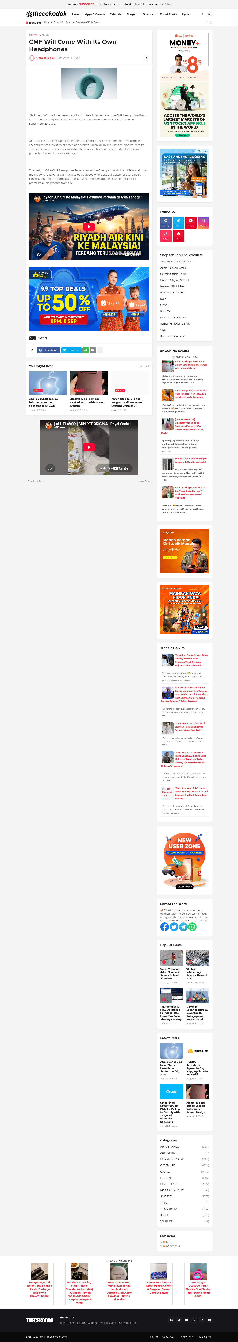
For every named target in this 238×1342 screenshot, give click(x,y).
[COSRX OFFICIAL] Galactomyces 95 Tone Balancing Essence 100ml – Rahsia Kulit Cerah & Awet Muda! (182, 426)
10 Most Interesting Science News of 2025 (196, 973)
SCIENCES (184, 1196)
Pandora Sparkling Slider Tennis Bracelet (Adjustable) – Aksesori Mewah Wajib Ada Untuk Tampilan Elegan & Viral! (79, 1293)
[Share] (146, 58)
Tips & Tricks (168, 14)
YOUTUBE (184, 1221)
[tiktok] (202, 1320)
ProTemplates (76, 1336)
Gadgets (132, 14)
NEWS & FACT (184, 1184)
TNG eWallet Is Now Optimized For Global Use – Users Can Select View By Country (171, 1013)
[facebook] (171, 1320)
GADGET (44, 34)
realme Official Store (173, 317)
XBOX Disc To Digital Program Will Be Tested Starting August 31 (127, 402)
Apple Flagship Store (173, 267)
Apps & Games (95, 14)
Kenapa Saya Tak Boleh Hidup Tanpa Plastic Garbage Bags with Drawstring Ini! (39, 1289)
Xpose (186, 14)
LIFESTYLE (184, 1177)
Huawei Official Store (173, 286)
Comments (172, 1246)
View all (144, 366)
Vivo (163, 329)
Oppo (163, 305)
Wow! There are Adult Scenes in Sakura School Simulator (170, 973)
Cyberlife (116, 14)
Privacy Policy (186, 1336)
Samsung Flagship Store (175, 323)
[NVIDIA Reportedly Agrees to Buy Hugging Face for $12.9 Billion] (197, 1051)
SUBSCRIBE (86, 4)
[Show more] (100, 350)
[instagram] (194, 1320)
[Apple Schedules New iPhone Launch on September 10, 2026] (171, 1051)
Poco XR (165, 311)
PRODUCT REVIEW (184, 1190)
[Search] (210, 14)
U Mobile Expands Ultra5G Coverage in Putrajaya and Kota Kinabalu (197, 1013)
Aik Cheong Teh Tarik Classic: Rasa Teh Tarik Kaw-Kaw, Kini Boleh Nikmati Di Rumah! (190, 394)
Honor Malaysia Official (174, 280)
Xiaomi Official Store (173, 336)
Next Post (144, 481)
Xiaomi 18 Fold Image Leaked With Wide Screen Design (87, 402)
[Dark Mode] (203, 14)
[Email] (93, 350)
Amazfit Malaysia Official (175, 261)
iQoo (163, 298)
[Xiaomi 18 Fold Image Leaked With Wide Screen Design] (197, 1091)
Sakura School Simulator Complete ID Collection (74, 22)
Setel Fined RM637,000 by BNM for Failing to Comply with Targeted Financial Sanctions (170, 1112)
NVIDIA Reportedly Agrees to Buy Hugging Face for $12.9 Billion (197, 1068)
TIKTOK (184, 1202)
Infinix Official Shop (172, 292)
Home (76, 14)
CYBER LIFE (184, 1165)
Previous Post (36, 481)
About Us (167, 1336)
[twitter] (179, 1320)
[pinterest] (210, 1320)
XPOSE (184, 1215)
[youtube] (187, 1320)
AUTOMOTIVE (184, 1153)
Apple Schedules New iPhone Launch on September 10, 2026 (43, 402)
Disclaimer (206, 1336)
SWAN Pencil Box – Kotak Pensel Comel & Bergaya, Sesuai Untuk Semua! (158, 1287)
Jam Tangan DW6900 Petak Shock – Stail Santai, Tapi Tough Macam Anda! (198, 1289)
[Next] (211, 22)
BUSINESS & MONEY (184, 1159)
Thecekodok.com (57, 1336)
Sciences (149, 14)
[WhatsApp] (85, 350)
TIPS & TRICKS (184, 1208)
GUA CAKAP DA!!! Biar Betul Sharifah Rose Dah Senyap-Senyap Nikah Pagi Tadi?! (190, 726)
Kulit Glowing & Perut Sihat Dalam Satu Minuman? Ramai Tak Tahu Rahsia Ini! (191, 365)
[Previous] (206, 22)
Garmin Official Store (173, 274)
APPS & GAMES (184, 1146)
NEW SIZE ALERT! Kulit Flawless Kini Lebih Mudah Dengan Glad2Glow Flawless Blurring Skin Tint (119, 1291)
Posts (169, 1242)
